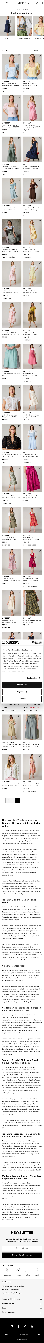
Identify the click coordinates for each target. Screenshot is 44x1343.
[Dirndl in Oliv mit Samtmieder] (32, 315)
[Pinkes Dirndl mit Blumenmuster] (32, 520)
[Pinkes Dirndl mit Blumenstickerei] (32, 356)
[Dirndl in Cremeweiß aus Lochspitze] (32, 398)
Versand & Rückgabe (11, 1299)
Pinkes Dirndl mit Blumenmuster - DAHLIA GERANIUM (31, 538)
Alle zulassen (22, 685)
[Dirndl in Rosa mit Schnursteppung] (32, 108)
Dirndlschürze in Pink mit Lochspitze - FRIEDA (31, 496)
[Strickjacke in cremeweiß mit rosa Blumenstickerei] (11, 767)
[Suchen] (7, 3)
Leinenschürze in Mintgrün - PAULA (11, 374)
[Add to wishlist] (19, 56)
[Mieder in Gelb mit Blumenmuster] (32, 66)
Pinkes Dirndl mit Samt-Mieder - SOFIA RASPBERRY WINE (32, 580)
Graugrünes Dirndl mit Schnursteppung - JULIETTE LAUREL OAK (11, 167)
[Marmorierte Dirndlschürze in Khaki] (32, 603)
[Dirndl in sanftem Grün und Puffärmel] (11, 727)
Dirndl (7, 38)
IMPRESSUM (7, 1335)
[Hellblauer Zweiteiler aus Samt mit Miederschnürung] (11, 191)
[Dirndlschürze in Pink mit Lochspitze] (32, 479)
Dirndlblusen (24, 38)
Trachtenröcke (18, 909)
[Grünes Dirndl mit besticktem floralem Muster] (11, 479)
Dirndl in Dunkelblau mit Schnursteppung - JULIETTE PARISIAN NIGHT (32, 167)
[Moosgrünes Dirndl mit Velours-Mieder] (11, 232)
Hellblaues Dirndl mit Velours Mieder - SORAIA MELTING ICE (31, 455)
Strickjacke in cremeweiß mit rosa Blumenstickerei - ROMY (11, 785)
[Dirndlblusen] (24, 26)
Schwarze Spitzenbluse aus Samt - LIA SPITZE (11, 455)
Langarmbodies (14, 1028)
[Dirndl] (7, 26)
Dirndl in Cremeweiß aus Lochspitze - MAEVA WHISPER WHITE (31, 416)
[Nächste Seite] (31, 800)
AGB (39, 1335)
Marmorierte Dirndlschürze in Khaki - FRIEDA (32, 621)
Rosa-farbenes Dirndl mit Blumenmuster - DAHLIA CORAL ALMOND (31, 785)
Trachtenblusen (12, 862)
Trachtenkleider (19, 926)
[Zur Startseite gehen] (22, 3)
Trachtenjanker (25, 933)
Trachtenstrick (9, 933)
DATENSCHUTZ (24, 1335)
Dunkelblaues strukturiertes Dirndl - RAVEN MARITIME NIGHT (11, 704)
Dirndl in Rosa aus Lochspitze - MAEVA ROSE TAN (11, 580)
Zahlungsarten (8, 1303)
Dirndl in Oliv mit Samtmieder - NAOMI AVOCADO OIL (30, 333)
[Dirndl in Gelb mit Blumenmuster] (32, 232)
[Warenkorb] (41, 3)
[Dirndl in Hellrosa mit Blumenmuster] (11, 274)
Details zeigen (32, 678)
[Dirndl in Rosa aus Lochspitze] (11, 562)
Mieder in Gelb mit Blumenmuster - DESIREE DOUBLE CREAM (31, 85)
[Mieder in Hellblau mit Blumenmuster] (11, 66)
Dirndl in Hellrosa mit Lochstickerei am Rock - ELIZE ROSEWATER (10, 333)
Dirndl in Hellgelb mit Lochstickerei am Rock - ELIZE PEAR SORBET (30, 292)
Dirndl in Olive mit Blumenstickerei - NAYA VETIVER (10, 538)
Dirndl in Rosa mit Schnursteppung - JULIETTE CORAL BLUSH (32, 126)
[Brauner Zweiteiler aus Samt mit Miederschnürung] (32, 191)
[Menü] (2, 3)
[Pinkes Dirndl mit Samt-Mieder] (32, 562)
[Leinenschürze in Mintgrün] (11, 356)
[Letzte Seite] (36, 800)
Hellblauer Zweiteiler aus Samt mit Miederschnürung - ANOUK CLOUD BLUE (11, 209)
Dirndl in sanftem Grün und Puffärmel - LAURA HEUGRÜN (11, 745)
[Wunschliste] (36, 3)
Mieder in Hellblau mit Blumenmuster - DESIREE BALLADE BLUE (10, 85)
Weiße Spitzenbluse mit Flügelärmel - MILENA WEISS (10, 416)
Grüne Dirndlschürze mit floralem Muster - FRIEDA (31, 745)
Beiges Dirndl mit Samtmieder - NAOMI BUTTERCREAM (9, 621)
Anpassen (21, 692)
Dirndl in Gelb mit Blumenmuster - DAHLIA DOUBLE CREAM (31, 250)
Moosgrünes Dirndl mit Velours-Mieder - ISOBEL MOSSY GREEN (10, 250)
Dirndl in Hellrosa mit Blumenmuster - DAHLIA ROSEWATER (10, 292)
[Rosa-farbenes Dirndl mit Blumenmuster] (32, 767)
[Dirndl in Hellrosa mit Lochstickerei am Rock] (11, 315)
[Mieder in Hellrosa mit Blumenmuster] (11, 108)
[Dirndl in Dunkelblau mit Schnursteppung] (32, 149)
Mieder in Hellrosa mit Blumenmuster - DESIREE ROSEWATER (10, 126)
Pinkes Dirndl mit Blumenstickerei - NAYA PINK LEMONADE (30, 375)
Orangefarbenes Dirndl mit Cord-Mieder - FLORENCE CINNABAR (32, 704)
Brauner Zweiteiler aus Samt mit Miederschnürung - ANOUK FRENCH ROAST (32, 209)
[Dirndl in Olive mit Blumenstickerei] (11, 520)
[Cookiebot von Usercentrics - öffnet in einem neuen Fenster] (32, 642)
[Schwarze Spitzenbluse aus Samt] (11, 437)
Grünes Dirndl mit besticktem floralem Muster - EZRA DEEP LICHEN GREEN (11, 497)
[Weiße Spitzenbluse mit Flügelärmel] (11, 398)
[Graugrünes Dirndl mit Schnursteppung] (11, 149)
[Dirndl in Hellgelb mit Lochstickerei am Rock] (32, 274)
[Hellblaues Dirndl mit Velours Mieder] (32, 437)
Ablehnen (22, 699)
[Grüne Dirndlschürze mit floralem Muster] (32, 727)
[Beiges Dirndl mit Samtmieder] (11, 603)
